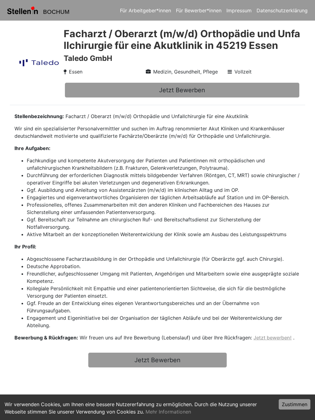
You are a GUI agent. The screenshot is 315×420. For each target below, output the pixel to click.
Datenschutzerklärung (282, 10)
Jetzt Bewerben (182, 90)
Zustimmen (294, 404)
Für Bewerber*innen (198, 10)
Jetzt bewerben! (272, 338)
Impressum (239, 10)
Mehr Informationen (168, 412)
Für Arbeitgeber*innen (145, 10)
